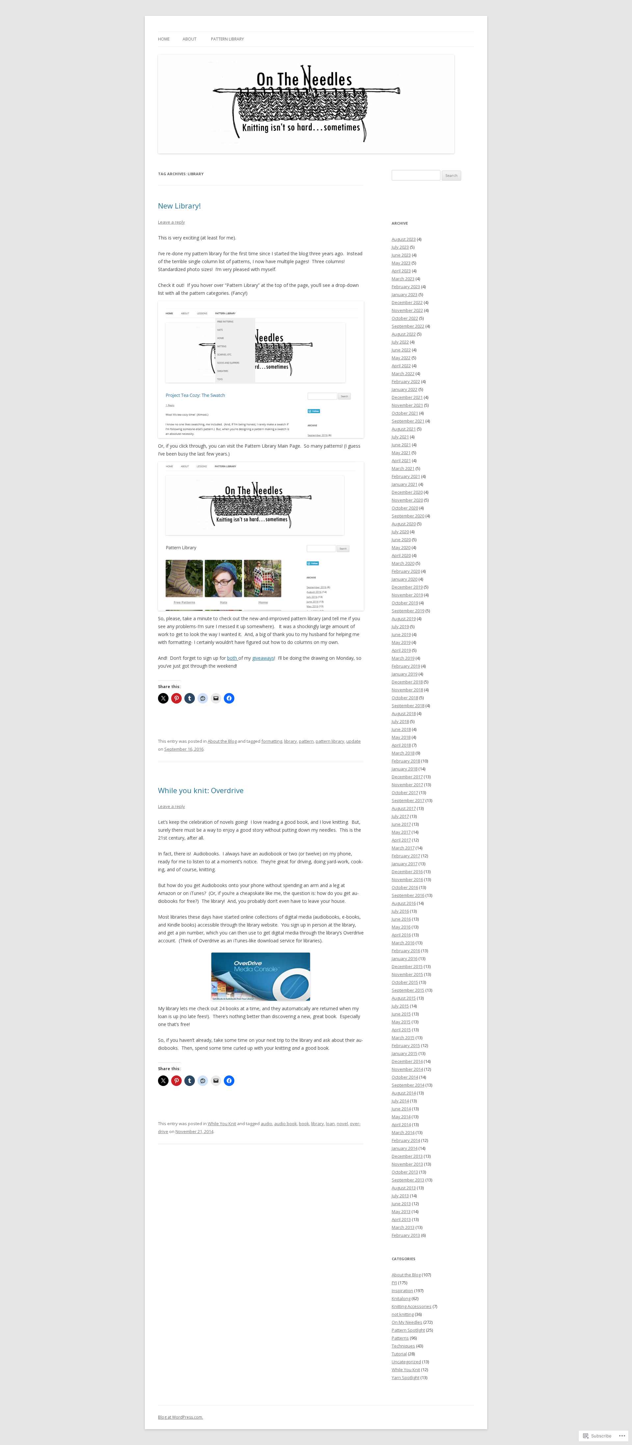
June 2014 (401, 1109)
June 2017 (401, 824)
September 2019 (408, 611)
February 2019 (406, 666)
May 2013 (401, 1211)
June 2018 (401, 729)
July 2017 (400, 816)
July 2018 (400, 721)
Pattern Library (227, 39)
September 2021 (408, 421)
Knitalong (401, 1298)
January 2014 (404, 1148)
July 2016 (400, 911)
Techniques (403, 1346)
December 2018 (407, 682)
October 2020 (405, 508)
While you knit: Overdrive (201, 790)
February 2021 (406, 476)
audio (266, 1123)
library (290, 741)
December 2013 (407, 1156)
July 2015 (400, 1006)
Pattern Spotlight (408, 1330)
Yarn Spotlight (405, 1377)
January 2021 (404, 484)
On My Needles (407, 1322)
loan (330, 1123)
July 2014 (400, 1101)
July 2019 (400, 626)
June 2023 (401, 255)
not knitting (403, 1314)
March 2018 (403, 753)
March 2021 (403, 468)
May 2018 (401, 737)
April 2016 (401, 935)
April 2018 (401, 745)
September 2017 (408, 800)
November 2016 (407, 879)
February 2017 (406, 856)
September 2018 (408, 706)
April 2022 (401, 366)
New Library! (179, 205)
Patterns (400, 1338)
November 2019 (407, 595)
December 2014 (407, 1061)
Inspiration (402, 1290)
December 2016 (407, 872)
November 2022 (407, 310)
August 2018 (404, 713)
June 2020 (401, 539)
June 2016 (401, 919)
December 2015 (407, 966)
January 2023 (404, 294)
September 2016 (408, 895)
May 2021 (401, 453)
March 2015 (403, 1038)
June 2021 (401, 445)
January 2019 (404, 674)
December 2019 (407, 587)
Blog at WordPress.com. (180, 1417)
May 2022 (401, 358)
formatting (271, 741)
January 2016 (404, 958)
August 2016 (404, 903)
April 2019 (401, 650)
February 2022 (406, 381)
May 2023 (401, 263)
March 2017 (403, 848)
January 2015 (404, 1053)
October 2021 (405, 413)
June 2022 (401, 350)
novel (342, 1123)
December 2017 (407, 777)
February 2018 (406, 761)
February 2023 (406, 287)
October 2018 (405, 698)
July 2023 (400, 247)
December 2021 (407, 397)
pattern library (330, 741)
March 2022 (403, 373)
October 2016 (405, 887)
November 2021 (407, 405)
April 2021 (401, 460)
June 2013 (401, 1204)
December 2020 (407, 492)
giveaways (263, 658)
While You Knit (222, 1123)
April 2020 (401, 555)
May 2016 (401, 927)
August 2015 (404, 998)
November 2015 (407, 974)
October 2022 (405, 318)
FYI (394, 1283)
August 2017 (404, 808)
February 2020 (406, 571)
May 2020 (401, 547)
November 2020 (407, 500)
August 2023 (404, 239)
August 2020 (404, 524)
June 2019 (401, 634)
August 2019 (404, 619)
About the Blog (222, 741)
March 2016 (403, 943)
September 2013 (408, 1180)
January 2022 (404, 389)
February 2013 (406, 1235)
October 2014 (405, 1077)
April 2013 (401, 1219)
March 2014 (403, 1132)
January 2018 (404, 769)
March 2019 (403, 658)
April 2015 (401, 1030)
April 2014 (401, 1124)
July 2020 (400, 532)
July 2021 (400, 437)
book (304, 1123)
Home (164, 39)
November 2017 (407, 785)
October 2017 (405, 792)
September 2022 (408, 326)
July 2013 (400, 1196)
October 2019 (405, 603)
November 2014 (407, 1069)
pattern (306, 741)
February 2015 (406, 1045)
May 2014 (401, 1117)
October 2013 (405, 1172)
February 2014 (406, 1140)
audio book (285, 1123)
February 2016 (406, 951)
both (232, 658)
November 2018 (407, 690)
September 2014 (408, 1085)
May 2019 (401, 642)
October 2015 (405, 982)
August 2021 (404, 429)
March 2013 (403, 1227)
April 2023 (401, 271)
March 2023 (403, 279)
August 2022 (404, 334)
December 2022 (407, 302)
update (353, 741)
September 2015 (408, 990)
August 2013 (404, 1188)
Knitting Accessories (412, 1306)
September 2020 (408, 516)
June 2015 (401, 1014)
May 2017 (401, 832)
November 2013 (407, 1164)
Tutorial (399, 1354)
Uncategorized (406, 1362)
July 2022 (400, 342)
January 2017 (404, 864)
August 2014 (404, 1093)
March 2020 (403, 563)
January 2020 (404, 579)
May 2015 (401, 1022)
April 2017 (401, 840)
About (190, 39)
